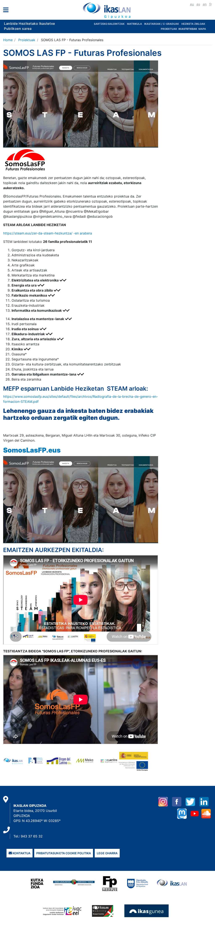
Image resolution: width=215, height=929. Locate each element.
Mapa (202, 28)
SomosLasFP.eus (32, 450)
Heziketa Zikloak (193, 23)
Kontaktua (21, 853)
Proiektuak (169, 28)
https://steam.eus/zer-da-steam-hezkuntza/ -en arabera (47, 233)
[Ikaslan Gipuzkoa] (107, 10)
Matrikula (135, 23)
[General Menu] (7, 11)
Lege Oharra (107, 853)
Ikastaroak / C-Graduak (161, 23)
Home (8, 40)
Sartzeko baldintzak (109, 23)
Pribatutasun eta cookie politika (63, 853)
